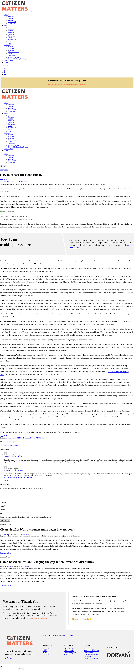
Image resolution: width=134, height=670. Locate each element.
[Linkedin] (4, 72)
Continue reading (5, 553)
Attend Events (69, 651)
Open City (67, 654)
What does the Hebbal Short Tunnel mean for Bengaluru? (67, 84)
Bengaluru (11, 16)
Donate (6, 62)
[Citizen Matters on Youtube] (11, 658)
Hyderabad (11, 23)
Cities (6, 15)
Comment (3, 502)
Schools (43, 438)
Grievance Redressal (91, 658)
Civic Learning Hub (70, 653)
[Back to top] (0, 665)
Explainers (11, 48)
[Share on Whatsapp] (5, 179)
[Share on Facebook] (6, 179)
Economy (11, 30)
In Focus (10, 46)
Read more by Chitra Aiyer (8, 445)
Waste (10, 41)
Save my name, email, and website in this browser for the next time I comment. (26, 517)
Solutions (11, 50)
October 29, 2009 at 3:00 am (13, 457)
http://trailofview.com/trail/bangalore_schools (18, 477)
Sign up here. (68, 635)
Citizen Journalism (13, 52)
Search (21, 669)
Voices (10, 53)
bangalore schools (11, 438)
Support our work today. (37, 618)
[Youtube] (5, 74)
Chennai (10, 18)
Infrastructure (12, 39)
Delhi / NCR (12, 22)
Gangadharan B (7, 534)
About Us (46, 649)
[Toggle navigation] (4, 166)
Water (9, 43)
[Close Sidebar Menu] (31, 11)
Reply (6, 465)
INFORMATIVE (35, 438)
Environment (12, 34)
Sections (7, 45)
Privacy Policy (89, 649)
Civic (9, 27)
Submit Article (8, 61)
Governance (11, 36)
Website (2, 513)
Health (10, 38)
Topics (6, 25)
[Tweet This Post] (3, 179)
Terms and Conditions (91, 651)
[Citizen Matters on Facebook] (7, 658)
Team (45, 651)
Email (2, 509)
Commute (11, 29)
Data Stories (11, 55)
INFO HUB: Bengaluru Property (18, 59)
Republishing (88, 653)
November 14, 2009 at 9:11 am (13, 470)
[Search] (1, 166)
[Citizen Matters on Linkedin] (9, 658)
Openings (46, 654)
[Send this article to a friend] (1, 179)
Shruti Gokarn (6, 566)
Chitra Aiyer (6, 181)
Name (2, 506)
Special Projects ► (14, 57)
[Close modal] (1, 667)
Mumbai (10, 20)
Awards (45, 653)
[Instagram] (4, 69)
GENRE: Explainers (23, 438)
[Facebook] (4, 71)
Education (11, 32)
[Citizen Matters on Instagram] (6, 658)
